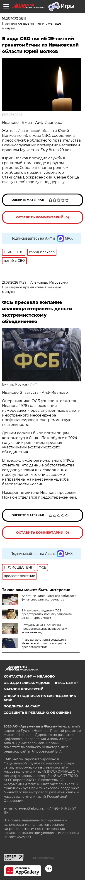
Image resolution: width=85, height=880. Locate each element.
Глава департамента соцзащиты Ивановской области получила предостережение (44, 643)
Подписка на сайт (22, 706)
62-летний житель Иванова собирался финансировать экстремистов (49, 597)
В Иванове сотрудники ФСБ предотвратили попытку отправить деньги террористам (47, 614)
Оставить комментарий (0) (42, 217)
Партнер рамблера (42, 857)
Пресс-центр (65, 683)
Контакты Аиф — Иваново (29, 676)
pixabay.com (12, 114)
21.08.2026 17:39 (14, 282)
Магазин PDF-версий (24, 689)
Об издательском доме (27, 683)
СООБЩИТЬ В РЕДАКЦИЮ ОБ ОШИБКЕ (37, 713)
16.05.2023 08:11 (14, 19)
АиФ (34, 384)
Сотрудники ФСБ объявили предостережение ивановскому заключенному (44, 628)
